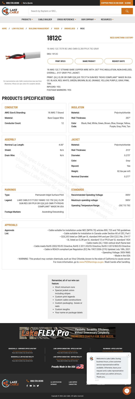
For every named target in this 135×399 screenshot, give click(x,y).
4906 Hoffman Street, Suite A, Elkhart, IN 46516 (67, 359)
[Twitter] (38, 385)
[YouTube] (31, 385)
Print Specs (60, 61)
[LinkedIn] (34, 385)
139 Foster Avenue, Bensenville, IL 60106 (22, 359)
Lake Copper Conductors (73, 383)
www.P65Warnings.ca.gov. (91, 262)
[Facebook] (27, 385)
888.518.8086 (12, 2)
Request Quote (118, 61)
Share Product (89, 61)
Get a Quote (27, 3)
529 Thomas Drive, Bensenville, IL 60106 (22, 351)
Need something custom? (121, 37)
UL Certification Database (56, 383)
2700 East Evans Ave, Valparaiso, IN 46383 (112, 351)
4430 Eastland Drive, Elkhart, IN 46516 (67, 351)
